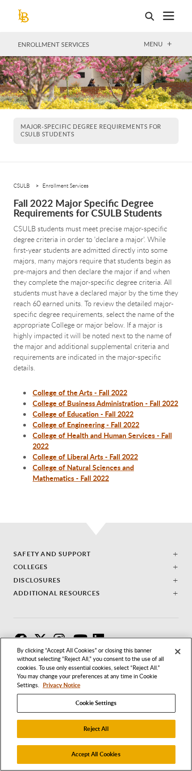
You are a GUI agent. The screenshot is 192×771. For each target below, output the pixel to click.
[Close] (178, 651)
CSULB (21, 185)
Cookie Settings (96, 703)
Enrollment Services (53, 44)
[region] (96, 704)
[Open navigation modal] (164, 16)
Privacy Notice (61, 685)
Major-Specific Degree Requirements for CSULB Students (91, 131)
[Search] (145, 16)
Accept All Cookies (95, 754)
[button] (96, 554)
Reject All (95, 729)
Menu (153, 43)
